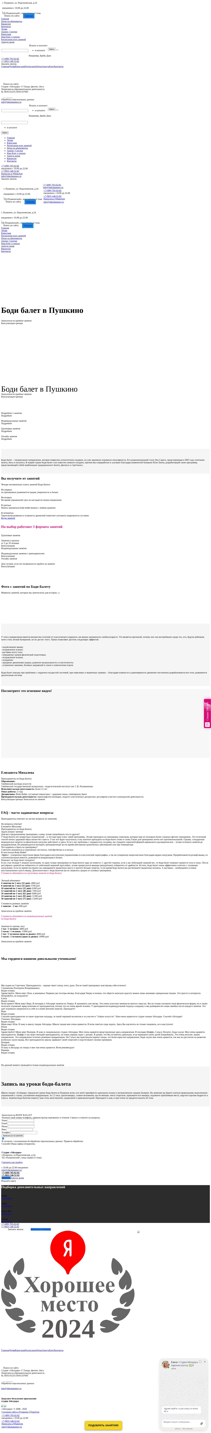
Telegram (29, 16)
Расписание (13, 39)
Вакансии (6, 24)
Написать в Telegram (41, 1229)
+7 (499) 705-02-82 (11, 5)
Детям (4, 29)
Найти (51, 49)
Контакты (6, 26)
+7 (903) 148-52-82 (10, 61)
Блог (10, 37)
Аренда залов (17, 1178)
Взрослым (6, 34)
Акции (9, 31)
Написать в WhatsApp (12, 173)
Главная (5, 19)
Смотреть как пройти (12, 1162)
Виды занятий (8, 518)
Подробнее (6, 1198)
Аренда (7, 42)
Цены (11, 21)
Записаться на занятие (13, 1136)
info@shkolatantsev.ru (12, 1170)
